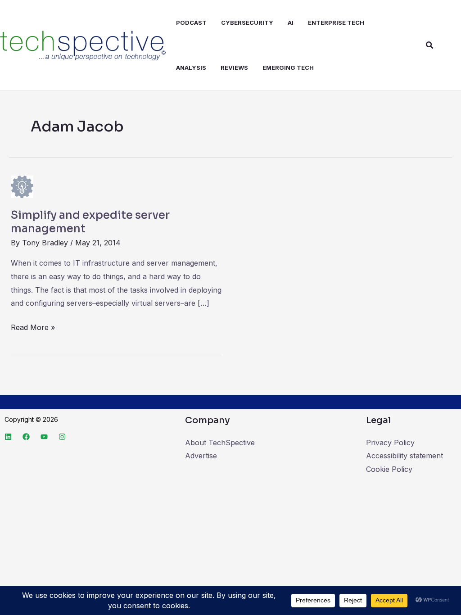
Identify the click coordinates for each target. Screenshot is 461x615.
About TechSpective (220, 442)
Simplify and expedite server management (90, 221)
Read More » (33, 326)
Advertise (201, 455)
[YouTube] (44, 436)
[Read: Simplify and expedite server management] (22, 185)
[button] (430, 45)
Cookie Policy (389, 469)
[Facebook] (26, 436)
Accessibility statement (404, 455)
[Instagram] (62, 436)
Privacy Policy (390, 442)
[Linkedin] (8, 436)
